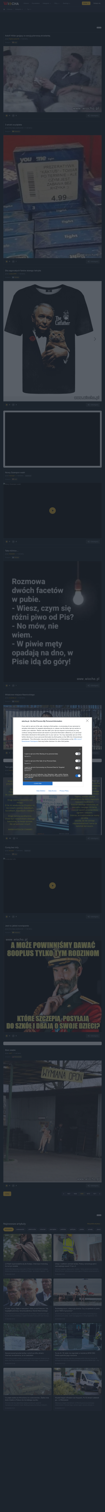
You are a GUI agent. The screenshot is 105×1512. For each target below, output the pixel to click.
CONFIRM (38, 783)
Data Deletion (41, 791)
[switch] (78, 753)
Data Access (52, 791)
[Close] (88, 721)
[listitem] (52, 749)
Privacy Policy (64, 791)
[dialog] (52, 756)
